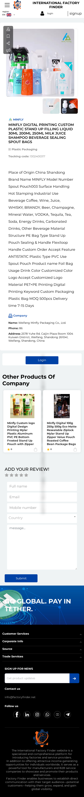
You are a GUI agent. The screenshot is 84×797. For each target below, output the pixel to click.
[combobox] (42, 518)
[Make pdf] (8, 29)
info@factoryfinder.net (20, 697)
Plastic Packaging (24, 149)
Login (42, 360)
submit (21, 578)
